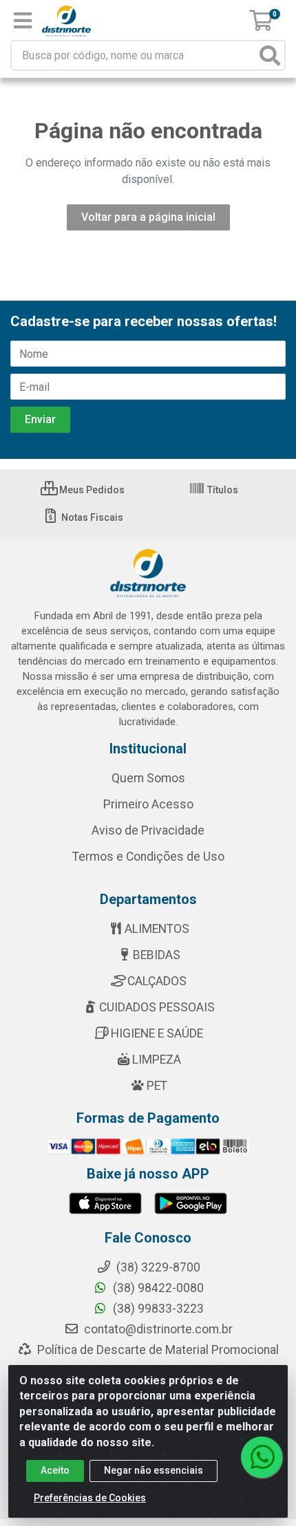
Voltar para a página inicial (148, 217)
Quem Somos (148, 778)
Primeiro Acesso (148, 804)
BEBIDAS (156, 955)
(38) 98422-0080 (157, 1288)
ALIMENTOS (157, 929)
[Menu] (22, 20)
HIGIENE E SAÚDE (157, 1033)
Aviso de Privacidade (148, 830)
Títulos (221, 489)
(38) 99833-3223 (157, 1308)
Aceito (55, 1470)
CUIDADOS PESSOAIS (157, 1007)
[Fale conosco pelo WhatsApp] (261, 1457)
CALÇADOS (157, 981)
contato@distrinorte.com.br (157, 1329)
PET (157, 1086)
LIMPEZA (156, 1059)
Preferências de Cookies (90, 1497)
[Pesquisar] (269, 55)
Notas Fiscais (91, 517)
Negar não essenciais (153, 1470)
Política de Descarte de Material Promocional (156, 1350)
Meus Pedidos (91, 489)
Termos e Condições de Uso (148, 856)
